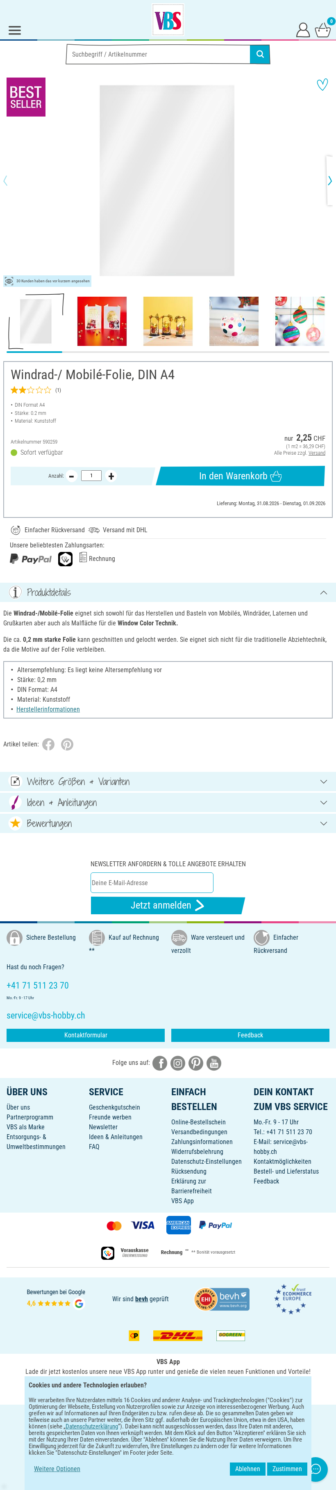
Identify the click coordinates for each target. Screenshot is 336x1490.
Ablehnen (247, 1469)
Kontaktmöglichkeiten (282, 1161)
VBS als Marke (26, 1127)
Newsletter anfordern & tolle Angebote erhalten (168, 864)
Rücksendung (189, 1171)
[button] (12, 180)
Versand (317, 453)
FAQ (94, 1147)
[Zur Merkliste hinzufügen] (322, 84)
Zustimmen (287, 1469)
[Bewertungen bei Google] (56, 1298)
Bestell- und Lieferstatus (286, 1171)
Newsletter (103, 1127)
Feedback (250, 1035)
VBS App (182, 1201)
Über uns (18, 1107)
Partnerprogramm (30, 1117)
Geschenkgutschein (114, 1107)
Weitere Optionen (57, 1469)
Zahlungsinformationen (202, 1142)
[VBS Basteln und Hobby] (168, 19)
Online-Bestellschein (198, 1122)
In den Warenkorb (233, 476)
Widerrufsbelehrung (197, 1152)
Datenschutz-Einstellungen (206, 1161)
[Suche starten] (260, 54)
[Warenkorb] (323, 29)
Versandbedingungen (199, 1132)
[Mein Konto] (303, 29)
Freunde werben (110, 1117)
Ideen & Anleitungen (116, 1137)
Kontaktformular (85, 1035)
